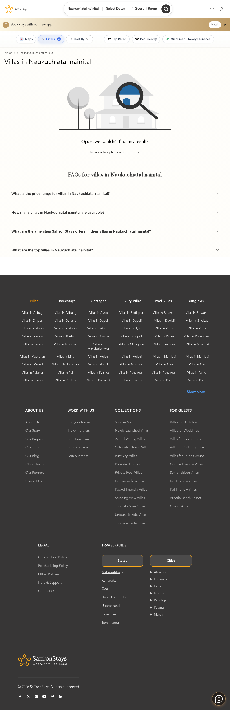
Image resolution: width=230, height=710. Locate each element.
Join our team (78, 456)
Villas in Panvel (197, 372)
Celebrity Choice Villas (132, 447)
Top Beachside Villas (130, 523)
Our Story (32, 430)
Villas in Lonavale (65, 344)
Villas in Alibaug (66, 312)
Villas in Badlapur (131, 312)
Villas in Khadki (98, 336)
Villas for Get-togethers (187, 447)
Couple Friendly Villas (186, 464)
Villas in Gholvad (197, 320)
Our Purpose (34, 439)
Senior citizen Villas (184, 473)
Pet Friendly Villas (183, 489)
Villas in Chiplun (33, 320)
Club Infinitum (35, 464)
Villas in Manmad (197, 344)
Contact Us (33, 481)
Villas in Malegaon (131, 344)
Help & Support (50, 583)
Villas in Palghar (32, 372)
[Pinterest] (52, 696)
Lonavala (160, 579)
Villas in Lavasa (33, 344)
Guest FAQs (179, 506)
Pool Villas (163, 301)
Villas (34, 301)
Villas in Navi (164, 364)
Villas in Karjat (164, 328)
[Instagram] (36, 696)
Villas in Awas (98, 312)
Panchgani (161, 600)
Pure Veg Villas (126, 456)
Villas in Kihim (164, 336)
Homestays (67, 301)
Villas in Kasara (32, 336)
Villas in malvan (164, 344)
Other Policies (48, 574)
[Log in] (221, 8)
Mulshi (159, 614)
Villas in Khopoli (131, 336)
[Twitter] (28, 696)
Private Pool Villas (128, 473)
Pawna (159, 607)
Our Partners (34, 473)
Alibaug (160, 572)
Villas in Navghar (131, 364)
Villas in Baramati (164, 312)
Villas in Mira (65, 356)
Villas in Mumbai (164, 356)
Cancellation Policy (52, 557)
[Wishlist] (212, 8)
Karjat (158, 586)
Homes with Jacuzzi (129, 481)
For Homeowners (80, 439)
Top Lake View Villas (130, 506)
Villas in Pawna (33, 380)
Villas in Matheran (32, 356)
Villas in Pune (164, 380)
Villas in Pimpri (132, 380)
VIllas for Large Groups (187, 456)
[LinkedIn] (60, 696)
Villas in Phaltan (65, 380)
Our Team (32, 447)
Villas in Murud (32, 364)
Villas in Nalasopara (65, 364)
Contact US (46, 591)
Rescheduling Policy (53, 566)
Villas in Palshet (98, 372)
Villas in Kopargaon (197, 336)
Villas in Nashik (98, 364)
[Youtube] (44, 696)
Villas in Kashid (65, 336)
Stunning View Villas (130, 498)
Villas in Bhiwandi (197, 312)
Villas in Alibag (32, 312)
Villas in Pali (65, 372)
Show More (196, 392)
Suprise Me (123, 422)
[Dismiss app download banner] (225, 24)
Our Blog (32, 456)
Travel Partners (79, 430)
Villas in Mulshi (98, 356)
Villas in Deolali (164, 320)
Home (8, 53)
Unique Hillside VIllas (130, 515)
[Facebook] (20, 696)
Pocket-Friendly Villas (131, 489)
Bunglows (196, 301)
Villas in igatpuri (33, 328)
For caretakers (78, 447)
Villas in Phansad (98, 380)
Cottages (98, 301)
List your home (79, 422)
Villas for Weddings (184, 430)
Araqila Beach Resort (185, 498)
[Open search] (165, 8)
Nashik (159, 593)
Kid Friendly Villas (183, 481)
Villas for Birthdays (183, 422)
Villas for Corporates (185, 439)
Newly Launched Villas (131, 430)
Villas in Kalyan (132, 328)
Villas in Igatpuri (65, 328)
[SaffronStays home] (16, 9)
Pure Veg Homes (127, 464)
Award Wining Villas (130, 439)
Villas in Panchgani (131, 372)
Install (214, 24)
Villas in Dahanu (65, 320)
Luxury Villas (131, 301)
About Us (32, 422)
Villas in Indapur (98, 328)
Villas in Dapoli (98, 320)
